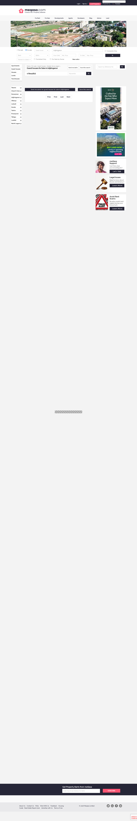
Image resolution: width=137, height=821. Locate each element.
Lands (13, 75)
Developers (81, 18)
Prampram (16, 114)
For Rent (37, 18)
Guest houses (15, 69)
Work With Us (44, 806)
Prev (49, 97)
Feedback (54, 806)
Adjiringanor (16, 97)
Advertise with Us (47, 808)
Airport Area (16, 91)
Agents (70, 18)
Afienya (16, 101)
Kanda (16, 107)
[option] (110, 50)
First (55, 97)
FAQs (37, 806)
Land (107, 18)
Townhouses (15, 79)
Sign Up (84, 3)
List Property (95, 4)
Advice (99, 18)
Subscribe (111, 790)
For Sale (47, 18)
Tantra (16, 110)
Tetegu (16, 117)
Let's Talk (117, 171)
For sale (29, 50)
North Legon (16, 123)
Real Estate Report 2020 (32, 808)
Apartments (15, 66)
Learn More (117, 185)
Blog (90, 18)
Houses (13, 72)
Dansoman (16, 94)
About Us (22, 806)
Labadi (16, 104)
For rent (20, 50)
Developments (59, 18)
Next (68, 97)
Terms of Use (58, 808)
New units (76, 59)
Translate (117, 3)
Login (78, 3)
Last (62, 97)
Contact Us (30, 806)
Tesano (16, 87)
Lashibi (16, 120)
